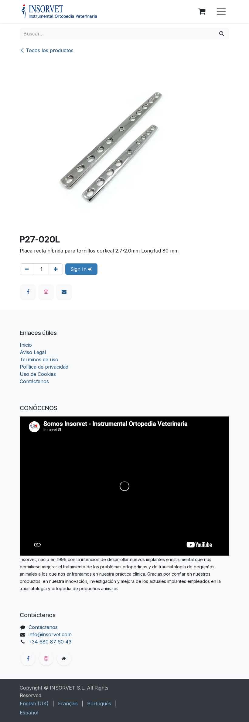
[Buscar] (221, 33)
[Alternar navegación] (221, 11)
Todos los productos (49, 50)
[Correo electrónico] (64, 291)
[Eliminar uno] (27, 269)
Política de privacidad (44, 367)
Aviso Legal (33, 352)
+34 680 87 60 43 (50, 642)
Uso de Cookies (38, 374)
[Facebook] (28, 291)
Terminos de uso (39, 359)
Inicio (26, 345)
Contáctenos (34, 381)
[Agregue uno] (56, 269)
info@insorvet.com (50, 634)
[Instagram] (46, 291)
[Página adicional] (64, 658)
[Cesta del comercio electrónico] (202, 11)
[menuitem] (34, 703)
